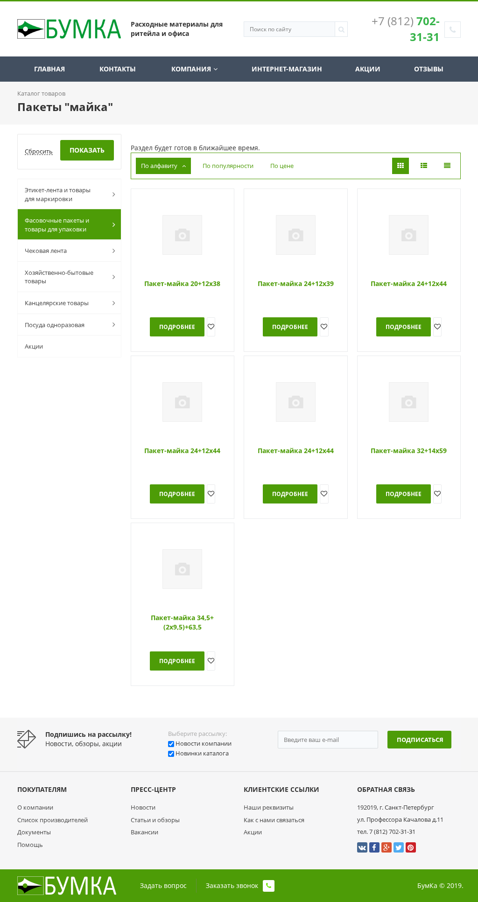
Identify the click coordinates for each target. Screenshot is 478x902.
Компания (191, 68)
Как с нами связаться (274, 820)
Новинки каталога (202, 753)
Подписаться (420, 739)
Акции (367, 68)
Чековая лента (46, 250)
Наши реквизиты (269, 807)
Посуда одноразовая (54, 325)
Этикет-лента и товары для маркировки (58, 194)
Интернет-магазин (287, 68)
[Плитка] (400, 166)
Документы (34, 832)
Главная (49, 68)
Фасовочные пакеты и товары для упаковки (57, 224)
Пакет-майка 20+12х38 (182, 283)
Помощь (30, 844)
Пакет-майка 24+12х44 (409, 283)
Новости (143, 807)
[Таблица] (447, 166)
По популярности (228, 165)
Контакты (117, 68)
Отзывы (428, 68)
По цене (282, 165)
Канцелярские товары (57, 303)
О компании (35, 807)
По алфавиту (159, 165)
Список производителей (52, 820)
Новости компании (204, 743)
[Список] (423, 166)
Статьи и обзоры (155, 820)
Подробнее (177, 327)
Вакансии (144, 832)
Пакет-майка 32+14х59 (409, 450)
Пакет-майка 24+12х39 (296, 283)
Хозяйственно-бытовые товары (59, 277)
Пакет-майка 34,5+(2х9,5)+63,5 (182, 622)
